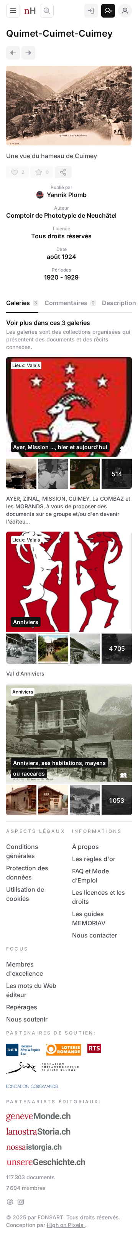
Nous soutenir (27, 1019)
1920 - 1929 (61, 277)
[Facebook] (10, 1202)
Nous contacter (94, 935)
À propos (85, 846)
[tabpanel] (69, 567)
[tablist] (69, 303)
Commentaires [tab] (69, 303)
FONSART (50, 1217)
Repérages (21, 1007)
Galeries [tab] (21, 303)
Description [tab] (119, 303)
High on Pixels (66, 1225)
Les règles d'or (93, 859)
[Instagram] (21, 1202)
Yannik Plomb (67, 195)
